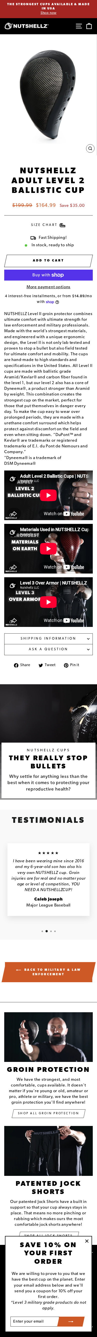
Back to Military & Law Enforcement (52, 972)
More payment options (49, 287)
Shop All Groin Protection (48, 1113)
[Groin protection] (48, 1037)
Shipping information (49, 638)
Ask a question (48, 649)
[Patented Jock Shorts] (48, 1151)
